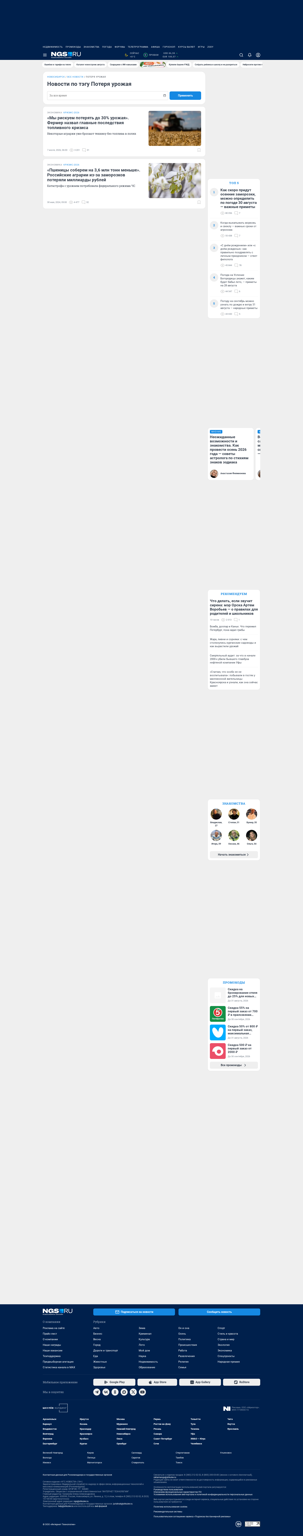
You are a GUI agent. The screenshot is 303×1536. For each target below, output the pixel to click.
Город (96, 1344)
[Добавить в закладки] (199, 150)
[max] (124, 1392)
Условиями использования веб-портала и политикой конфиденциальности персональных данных (203, 1494)
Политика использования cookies (170, 1507)
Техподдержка (51, 1356)
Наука (142, 1356)
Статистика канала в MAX (59, 1367)
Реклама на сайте (54, 1328)
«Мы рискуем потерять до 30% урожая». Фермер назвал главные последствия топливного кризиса (88, 122)
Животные (100, 1361)
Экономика (225, 1350)
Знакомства (91, 47)
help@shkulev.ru (65, 1506)
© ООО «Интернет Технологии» (59, 1524)
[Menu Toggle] (45, 55)
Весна (97, 1339)
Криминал (145, 1333)
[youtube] (142, 1392)
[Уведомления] (249, 55)
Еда (95, 1356)
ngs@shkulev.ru (81, 1501)
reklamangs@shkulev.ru (165, 1477)
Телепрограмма (138, 47)
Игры (201, 47)
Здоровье (99, 1367)
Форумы (120, 47)
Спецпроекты (226, 1356)
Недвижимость (53, 47)
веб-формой (101, 1506)
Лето (142, 1344)
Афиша (155, 47)
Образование (147, 1367)
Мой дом (144, 1350)
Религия (183, 1361)
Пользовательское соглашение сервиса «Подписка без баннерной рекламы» (192, 1516)
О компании (50, 1339)
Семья (182, 1367)
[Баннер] (153, 65)
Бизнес (97, 1333)
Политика (184, 1339)
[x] (133, 1392)
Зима (142, 1328)
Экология (224, 1344)
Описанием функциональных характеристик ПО (177, 1492)
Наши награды (52, 1344)
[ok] (115, 1392)
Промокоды (73, 47)
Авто (96, 1328)
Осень (182, 1333)
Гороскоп (169, 47)
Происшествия (187, 1344)
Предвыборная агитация (58, 1361)
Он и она (183, 1328)
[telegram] (96, 1392)
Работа (182, 1350)
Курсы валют (186, 47)
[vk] (105, 1392)
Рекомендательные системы (168, 1511)
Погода (107, 47)
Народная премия (229, 1361)
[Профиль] (258, 55)
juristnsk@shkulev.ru (123, 1504)
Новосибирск (56, 77)
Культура (144, 1339)
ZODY (210, 47)
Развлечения (186, 1356)
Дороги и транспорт (105, 1350)
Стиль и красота (228, 1333)
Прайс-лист (50, 1333)
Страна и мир (226, 1339)
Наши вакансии (52, 1350)
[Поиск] (241, 55)
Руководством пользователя (168, 1489)
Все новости (75, 77)
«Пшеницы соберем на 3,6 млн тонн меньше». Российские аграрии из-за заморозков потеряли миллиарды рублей (93, 175)
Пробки (152, 55)
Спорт (221, 1328)
